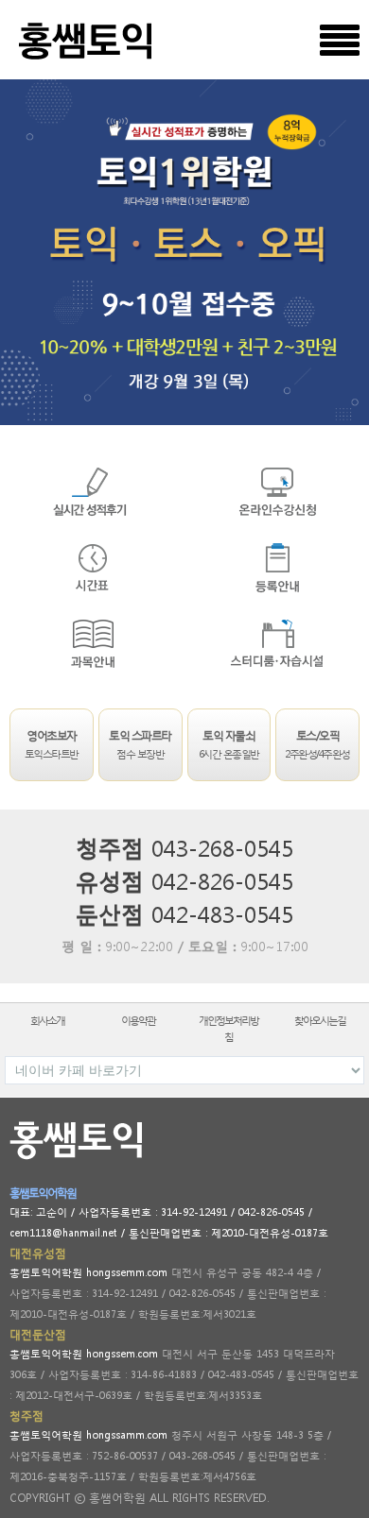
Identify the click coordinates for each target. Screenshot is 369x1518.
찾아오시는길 (319, 1021)
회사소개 (47, 1021)
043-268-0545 (222, 847)
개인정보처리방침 (228, 1029)
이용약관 (138, 1021)
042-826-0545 (222, 880)
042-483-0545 (222, 913)
